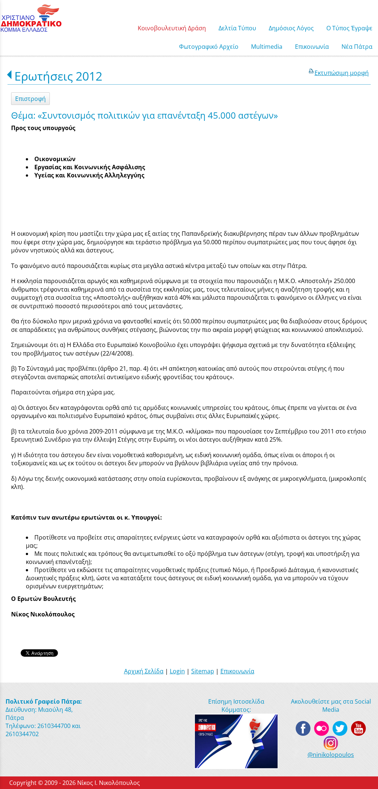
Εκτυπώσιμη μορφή (342, 73)
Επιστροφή (30, 99)
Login (177, 671)
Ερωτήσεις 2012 (58, 76)
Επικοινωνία (237, 671)
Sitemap (202, 671)
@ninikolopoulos (330, 755)
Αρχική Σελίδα (144, 671)
